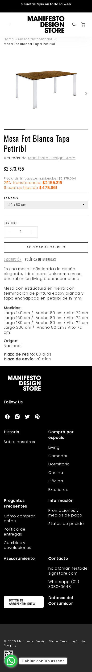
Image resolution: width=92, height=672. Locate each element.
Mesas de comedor (35, 39)
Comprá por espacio (61, 434)
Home (9, 39)
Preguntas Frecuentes (15, 503)
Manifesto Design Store (51, 158)
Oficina (55, 481)
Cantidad (11, 223)
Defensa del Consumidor (60, 600)
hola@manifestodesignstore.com (68, 571)
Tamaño (11, 198)
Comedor (58, 456)
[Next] (86, 93)
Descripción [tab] (13, 259)
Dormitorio (59, 464)
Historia (12, 432)
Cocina (55, 472)
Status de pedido (66, 523)
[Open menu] (8, 24)
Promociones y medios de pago (65, 513)
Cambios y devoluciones (18, 545)
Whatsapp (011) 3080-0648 (63, 584)
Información (61, 500)
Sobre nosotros (19, 441)
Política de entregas (15, 532)
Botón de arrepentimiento (22, 602)
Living (54, 447)
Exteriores (58, 489)
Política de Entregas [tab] (40, 259)
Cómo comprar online (19, 518)
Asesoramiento (19, 558)
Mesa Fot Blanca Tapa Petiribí (29, 44)
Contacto (58, 558)
